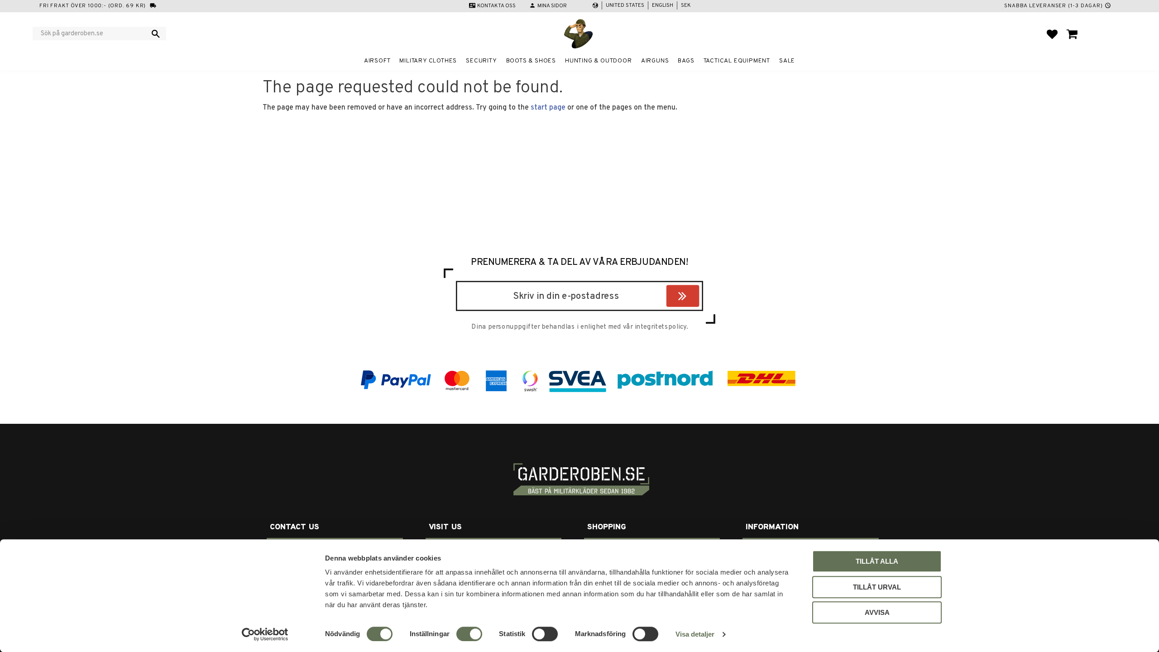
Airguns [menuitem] (655, 61)
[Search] (156, 33)
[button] (1052, 34)
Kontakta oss (496, 6)
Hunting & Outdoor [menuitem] (598, 61)
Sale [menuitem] (787, 61)
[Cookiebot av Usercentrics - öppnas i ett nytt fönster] (265, 634)
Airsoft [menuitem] (377, 61)
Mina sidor (552, 6)
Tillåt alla (877, 561)
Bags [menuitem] (686, 61)
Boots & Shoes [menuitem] (531, 61)
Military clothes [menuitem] (428, 61)
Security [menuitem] (481, 61)
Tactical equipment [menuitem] (737, 61)
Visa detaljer (694, 634)
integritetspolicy (660, 327)
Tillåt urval (877, 587)
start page (548, 107)
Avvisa (877, 612)
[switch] (469, 634)
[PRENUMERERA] (697, 297)
